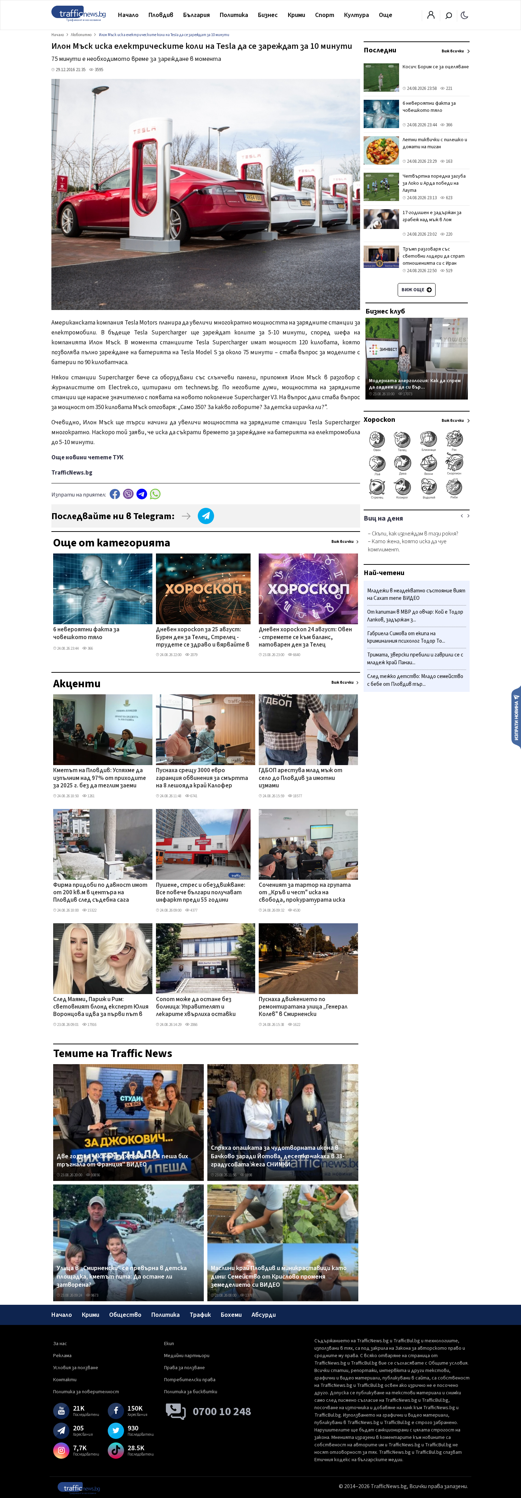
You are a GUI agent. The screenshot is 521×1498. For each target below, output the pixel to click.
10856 (95, 1175)
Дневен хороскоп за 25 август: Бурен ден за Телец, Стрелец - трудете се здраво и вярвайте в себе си (203, 637)
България (196, 15)
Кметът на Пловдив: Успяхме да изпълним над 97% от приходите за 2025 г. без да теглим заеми (99, 778)
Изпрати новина (516, 717)
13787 (249, 1295)
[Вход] (431, 17)
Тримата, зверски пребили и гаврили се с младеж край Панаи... (415, 659)
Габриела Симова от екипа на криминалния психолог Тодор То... (406, 637)
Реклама (62, 1355)
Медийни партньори (186, 1355)
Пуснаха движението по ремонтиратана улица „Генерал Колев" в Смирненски (303, 1007)
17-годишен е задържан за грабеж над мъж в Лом (432, 216)
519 (448, 271)
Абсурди (264, 1314)
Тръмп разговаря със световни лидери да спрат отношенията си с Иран (434, 256)
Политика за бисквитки (190, 1391)
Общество (125, 1314)
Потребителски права (189, 1379)
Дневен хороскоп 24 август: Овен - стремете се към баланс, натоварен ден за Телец (305, 637)
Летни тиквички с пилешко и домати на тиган (435, 143)
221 (448, 88)
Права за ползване (184, 1367)
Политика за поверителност (86, 1391)
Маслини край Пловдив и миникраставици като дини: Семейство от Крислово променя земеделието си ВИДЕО (279, 1276)
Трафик (200, 1314)
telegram (141, 494)
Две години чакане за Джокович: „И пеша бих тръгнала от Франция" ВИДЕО (122, 1160)
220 (448, 234)
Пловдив (161, 15)
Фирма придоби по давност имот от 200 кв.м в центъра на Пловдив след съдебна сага (100, 893)
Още (385, 15)
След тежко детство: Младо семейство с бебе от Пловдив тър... (415, 680)
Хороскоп (379, 420)
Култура (356, 15)
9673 (94, 1295)
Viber (128, 494)
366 (90, 648)
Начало (128, 15)
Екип (169, 1343)
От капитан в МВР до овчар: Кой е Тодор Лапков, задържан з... (415, 616)
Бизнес (268, 15)
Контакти (65, 1379)
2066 (193, 1024)
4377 (193, 910)
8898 (248, 1175)
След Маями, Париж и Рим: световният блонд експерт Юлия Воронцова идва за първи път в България (101, 1007)
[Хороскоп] (417, 498)
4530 (296, 910)
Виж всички (342, 541)
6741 (193, 796)
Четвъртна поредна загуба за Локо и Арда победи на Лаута (434, 183)
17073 (407, 394)
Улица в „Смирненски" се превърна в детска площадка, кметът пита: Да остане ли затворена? (122, 1276)
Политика (234, 15)
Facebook (115, 494)
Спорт (324, 15)
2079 (193, 655)
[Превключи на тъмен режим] (464, 15)
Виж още (413, 289)
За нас (60, 1343)
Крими (296, 15)
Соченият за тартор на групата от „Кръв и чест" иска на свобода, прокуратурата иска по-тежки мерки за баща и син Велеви (305, 893)
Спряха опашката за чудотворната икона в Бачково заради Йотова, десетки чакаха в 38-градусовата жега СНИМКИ (277, 1156)
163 (448, 161)
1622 (296, 1024)
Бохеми (231, 1314)
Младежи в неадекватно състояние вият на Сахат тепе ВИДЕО (416, 594)
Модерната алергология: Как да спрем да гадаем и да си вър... (415, 383)
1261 (91, 796)
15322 (91, 910)
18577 (297, 796)
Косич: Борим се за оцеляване (436, 66)
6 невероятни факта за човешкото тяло (86, 633)
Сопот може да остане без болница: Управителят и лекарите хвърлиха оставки (196, 1007)
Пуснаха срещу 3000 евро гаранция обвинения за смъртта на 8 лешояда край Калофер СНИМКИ (202, 778)
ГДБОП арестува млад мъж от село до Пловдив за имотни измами (300, 778)
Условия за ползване (75, 1367)
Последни (380, 50)
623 (448, 198)
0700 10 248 (222, 1412)
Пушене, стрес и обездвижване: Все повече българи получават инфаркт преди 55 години (200, 893)
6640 (296, 655)
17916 (91, 1024)
